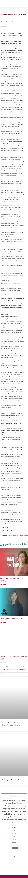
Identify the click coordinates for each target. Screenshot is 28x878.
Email (13, 833)
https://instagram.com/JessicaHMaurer (17, 533)
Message (14, 839)
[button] (14, 2)
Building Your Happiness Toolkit (12, 780)
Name (13, 827)
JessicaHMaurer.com (12, 530)
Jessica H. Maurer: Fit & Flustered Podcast (11, 618)
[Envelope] (11, 862)
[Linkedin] (14, 862)
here (2, 26)
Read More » (3, 584)
